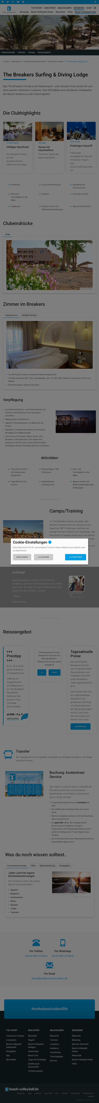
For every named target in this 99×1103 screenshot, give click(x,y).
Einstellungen (22, 557)
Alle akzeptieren (75, 557)
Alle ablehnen (43, 557)
